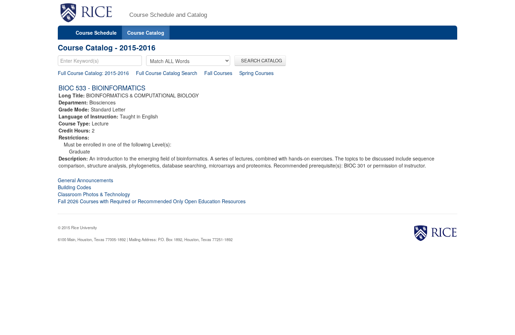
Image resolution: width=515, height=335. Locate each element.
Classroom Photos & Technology (94, 194)
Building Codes (74, 187)
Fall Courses (218, 72)
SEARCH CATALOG (260, 60)
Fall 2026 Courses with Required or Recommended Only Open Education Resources (152, 201)
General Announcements (85, 180)
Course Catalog (145, 32)
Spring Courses (256, 72)
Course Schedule (96, 32)
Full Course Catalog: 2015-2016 (93, 72)
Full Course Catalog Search (166, 72)
